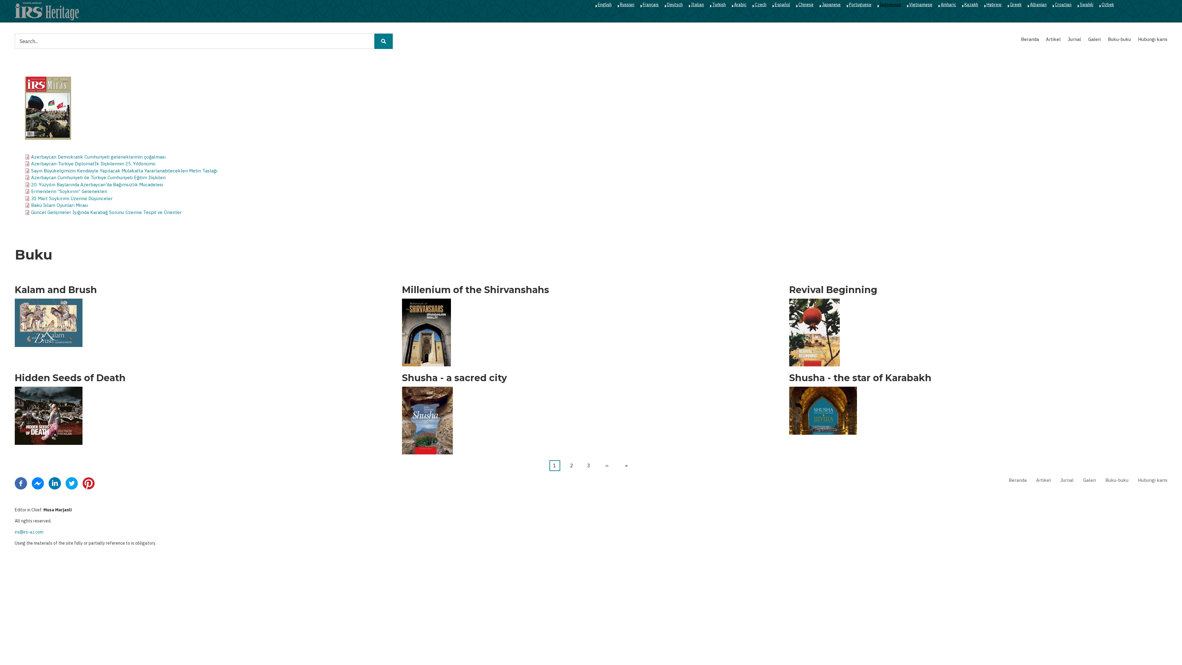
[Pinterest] (88, 483)
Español (782, 4)
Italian (697, 4)
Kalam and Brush (56, 290)
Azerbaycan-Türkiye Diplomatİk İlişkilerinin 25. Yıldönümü (93, 164)
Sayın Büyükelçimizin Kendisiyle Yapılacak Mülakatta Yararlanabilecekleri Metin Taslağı (124, 171)
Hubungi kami (1152, 39)
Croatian (1063, 4)
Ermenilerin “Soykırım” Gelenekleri (69, 191)
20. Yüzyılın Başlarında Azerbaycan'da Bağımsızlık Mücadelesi (97, 184)
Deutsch (675, 4)
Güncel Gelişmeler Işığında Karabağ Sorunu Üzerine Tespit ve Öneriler (106, 212)
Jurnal (1074, 39)
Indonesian (890, 4)
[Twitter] (72, 483)
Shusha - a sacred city (454, 378)
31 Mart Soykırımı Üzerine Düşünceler (72, 198)
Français (651, 4)
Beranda (1030, 39)
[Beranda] (47, 11)
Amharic (948, 4)
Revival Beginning (833, 290)
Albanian (1038, 4)
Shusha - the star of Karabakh (860, 378)
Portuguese (860, 4)
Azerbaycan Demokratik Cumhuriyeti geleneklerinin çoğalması (98, 157)
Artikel (1053, 39)
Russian (627, 4)
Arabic (740, 4)
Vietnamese (920, 4)
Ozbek (1108, 4)
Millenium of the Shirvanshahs (475, 290)
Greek (1016, 4)
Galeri (1094, 39)
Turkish (719, 4)
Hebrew (994, 4)
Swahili (1086, 4)
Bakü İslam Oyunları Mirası (59, 205)
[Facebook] (21, 483)
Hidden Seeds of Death (70, 378)
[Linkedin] (55, 483)
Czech (760, 4)
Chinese (806, 4)
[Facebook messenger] (38, 483)
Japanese (831, 4)
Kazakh (971, 4)
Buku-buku (1119, 39)
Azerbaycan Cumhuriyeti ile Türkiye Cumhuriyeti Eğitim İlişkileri (98, 177)
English (605, 4)
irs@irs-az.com (29, 532)
